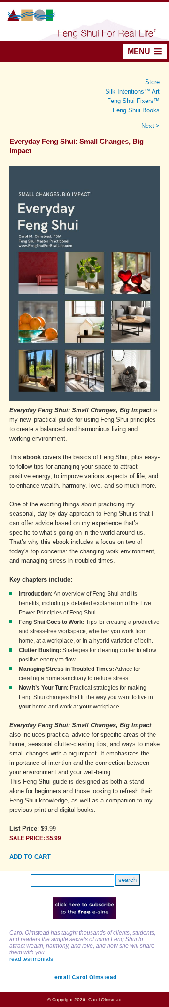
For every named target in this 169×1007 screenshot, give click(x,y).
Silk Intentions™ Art (132, 91)
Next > (150, 125)
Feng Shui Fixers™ (133, 100)
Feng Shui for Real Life (84, 21)
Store (152, 82)
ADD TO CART (30, 856)
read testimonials (31, 959)
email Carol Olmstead (85, 977)
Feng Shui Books (136, 110)
